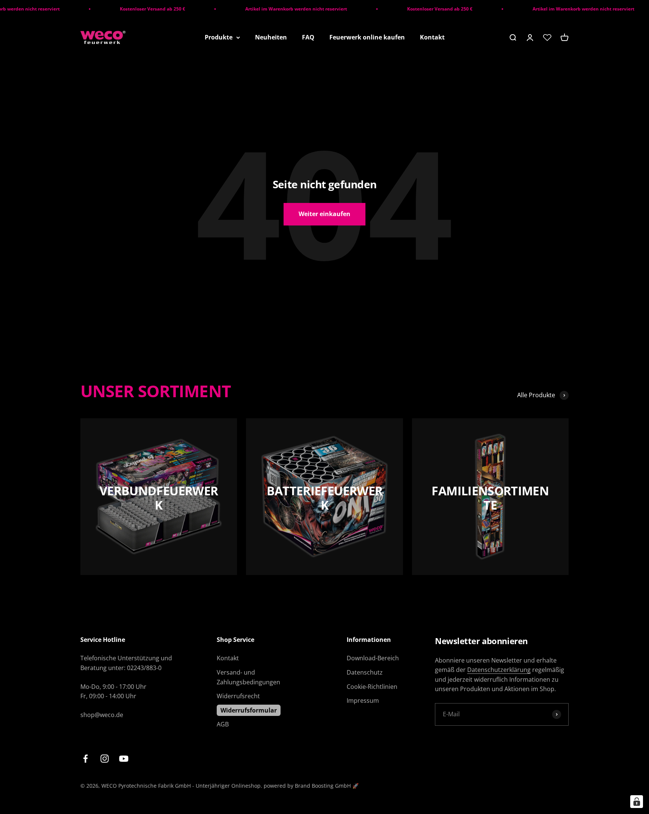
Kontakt (432, 37)
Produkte (218, 37)
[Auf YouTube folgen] (124, 758)
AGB (223, 724)
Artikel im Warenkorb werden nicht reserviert (283, 9)
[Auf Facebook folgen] (85, 758)
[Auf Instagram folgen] (105, 758)
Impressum (363, 700)
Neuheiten (271, 37)
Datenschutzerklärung (499, 670)
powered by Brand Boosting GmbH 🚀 (311, 785)
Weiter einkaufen (324, 214)
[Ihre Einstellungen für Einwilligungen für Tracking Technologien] (636, 801)
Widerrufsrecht (238, 696)
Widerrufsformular (248, 710)
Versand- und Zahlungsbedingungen (248, 677)
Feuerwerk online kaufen (367, 37)
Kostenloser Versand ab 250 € (139, 9)
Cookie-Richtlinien (372, 686)
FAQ (308, 37)
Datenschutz (365, 672)
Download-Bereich (373, 658)
